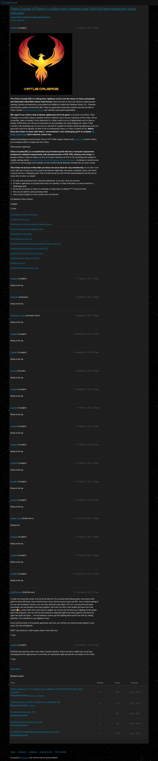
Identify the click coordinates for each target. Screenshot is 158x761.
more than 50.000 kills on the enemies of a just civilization (52, 160)
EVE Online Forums (9, 2)
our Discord (79, 139)
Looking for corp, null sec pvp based (24, 258)
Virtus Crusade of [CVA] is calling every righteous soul (35, 702)
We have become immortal (33, 110)
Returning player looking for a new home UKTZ (29, 248)
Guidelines (33, 752)
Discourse (24, 758)
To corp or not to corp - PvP (23, 712)
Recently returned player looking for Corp (26, 229)
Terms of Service (46, 752)
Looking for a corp (17, 263)
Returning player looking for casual (26, 722)
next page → (15, 669)
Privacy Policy (60, 752)
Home (12, 752)
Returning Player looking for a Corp (24, 268)
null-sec (13, 20)
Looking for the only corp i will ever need (26, 253)
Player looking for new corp (21, 239)
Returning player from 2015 (21, 234)
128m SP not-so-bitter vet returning (24, 214)
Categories (22, 752)
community (21, 20)
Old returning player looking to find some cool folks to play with (35, 244)
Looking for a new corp (19, 219)
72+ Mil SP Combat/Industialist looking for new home (34, 731)
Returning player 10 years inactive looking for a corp (31, 224)
